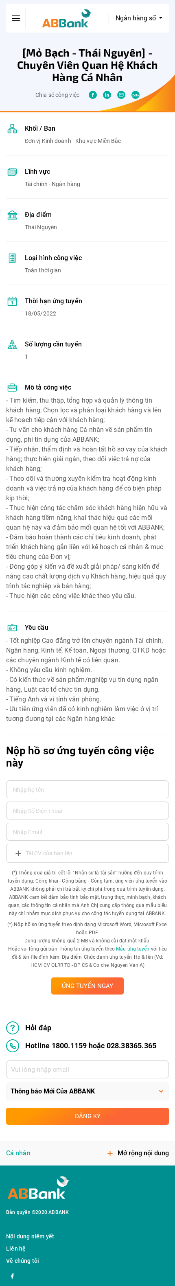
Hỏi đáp (38, 1027)
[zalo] (135, 95)
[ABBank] (67, 18)
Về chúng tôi (22, 1261)
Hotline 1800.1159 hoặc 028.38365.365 (90, 1045)
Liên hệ (16, 1248)
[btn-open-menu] (16, 18)
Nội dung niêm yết (30, 1236)
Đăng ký (88, 1116)
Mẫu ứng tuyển (132, 949)
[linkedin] (107, 95)
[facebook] (93, 95)
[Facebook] (12, 1275)
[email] (121, 95)
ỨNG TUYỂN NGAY (87, 986)
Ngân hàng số (137, 18)
